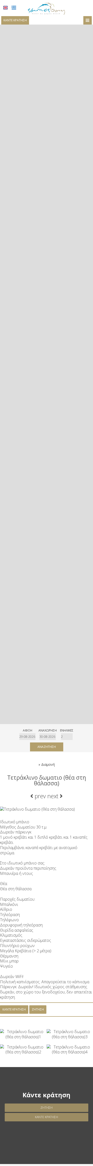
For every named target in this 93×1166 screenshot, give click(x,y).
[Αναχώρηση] (48, 736)
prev (39, 796)
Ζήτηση (46, 1107)
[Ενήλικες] (67, 736)
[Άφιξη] (27, 736)
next (53, 796)
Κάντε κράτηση (15, 20)
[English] (5, 7)
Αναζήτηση (46, 747)
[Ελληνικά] (13, 7)
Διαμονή (48, 764)
